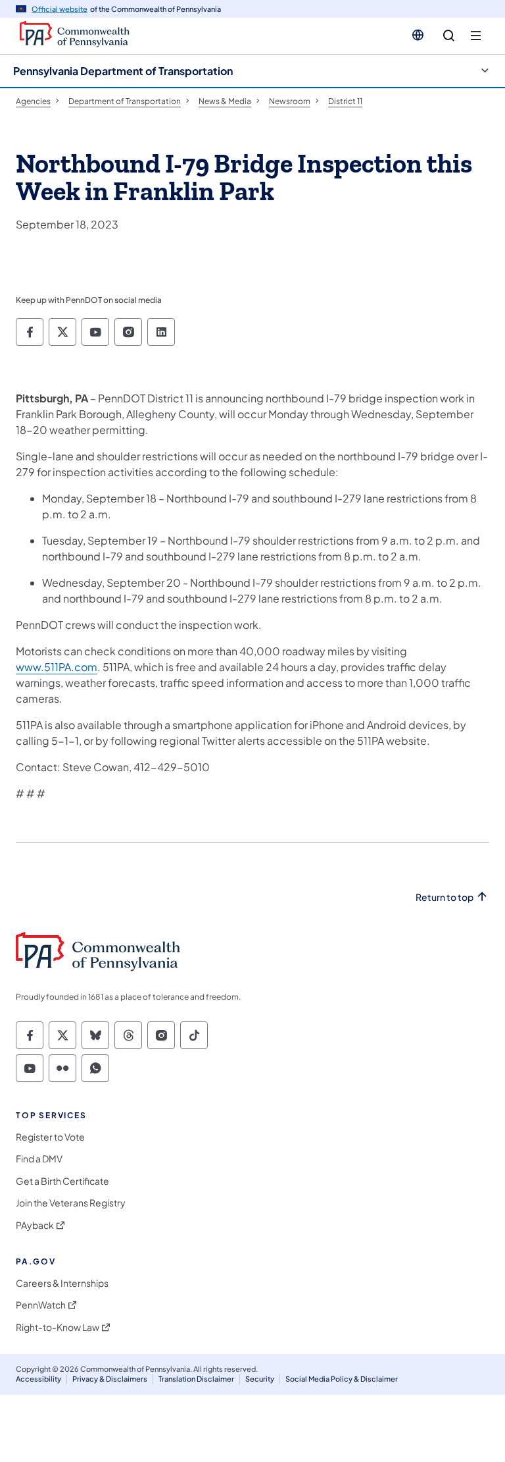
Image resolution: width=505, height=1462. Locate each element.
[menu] (475, 36)
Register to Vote (50, 1137)
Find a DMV (39, 1158)
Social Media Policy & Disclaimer (341, 1378)
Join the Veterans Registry (71, 1202)
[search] (448, 36)
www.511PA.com (56, 667)
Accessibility (38, 1378)
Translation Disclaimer (196, 1378)
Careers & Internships (62, 1283)
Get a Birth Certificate (62, 1181)
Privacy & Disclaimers (109, 1378)
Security (259, 1378)
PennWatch (41, 1305)
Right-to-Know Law (57, 1327)
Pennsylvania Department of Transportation (123, 71)
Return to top (444, 897)
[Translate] (418, 34)
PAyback (35, 1225)
